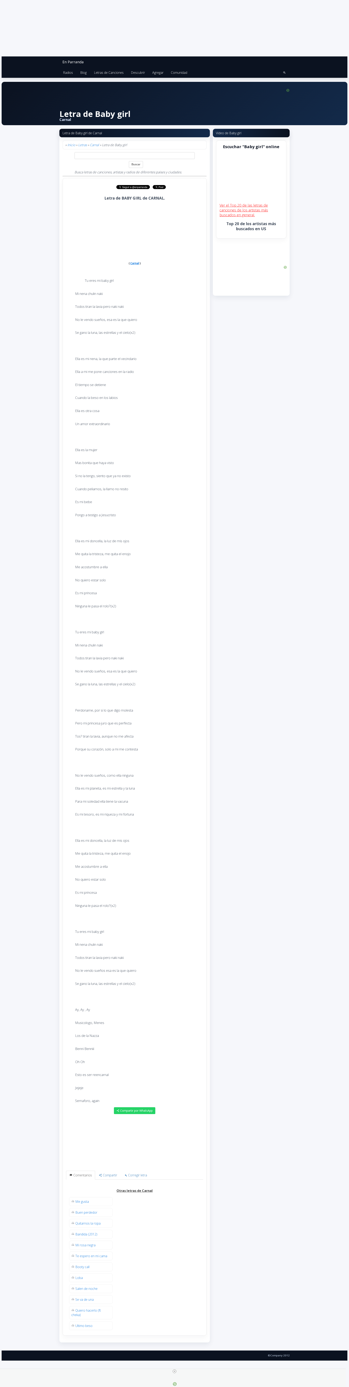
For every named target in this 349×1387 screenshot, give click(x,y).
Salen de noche (86, 1288)
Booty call (82, 1267)
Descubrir (138, 72)
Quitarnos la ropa (88, 1223)
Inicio (71, 145)
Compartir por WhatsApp (136, 1110)
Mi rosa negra (85, 1245)
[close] (174, 1371)
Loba (79, 1278)
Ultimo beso (84, 1326)
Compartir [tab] (109, 1175)
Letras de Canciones (109, 72)
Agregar (158, 72)
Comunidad (179, 72)
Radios (68, 72)
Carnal (94, 145)
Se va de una (84, 1299)
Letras (82, 145)
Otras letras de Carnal (135, 1190)
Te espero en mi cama (91, 1256)
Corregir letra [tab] (137, 1175)
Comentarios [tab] (82, 1175)
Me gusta (82, 1201)
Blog (83, 72)
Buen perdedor (86, 1212)
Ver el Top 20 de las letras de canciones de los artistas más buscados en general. (244, 210)
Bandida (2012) (86, 1234)
